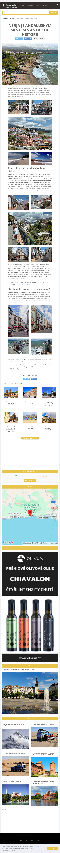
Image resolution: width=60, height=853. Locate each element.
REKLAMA (37, 836)
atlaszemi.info (38, 840)
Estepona (22, 369)
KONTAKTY (29, 836)
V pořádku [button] (52, 848)
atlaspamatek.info (29, 840)
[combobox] (26, 12)
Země (22, 5)
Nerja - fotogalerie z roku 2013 (23, 284)
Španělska (38, 92)
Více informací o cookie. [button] (9, 850)
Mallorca (29, 266)
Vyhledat (53, 12)
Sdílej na (26, 378)
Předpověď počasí (30, 480)
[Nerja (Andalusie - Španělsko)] (18, 107)
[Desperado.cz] (10, 5)
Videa (37, 5)
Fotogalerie (30, 5)
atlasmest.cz (20, 840)
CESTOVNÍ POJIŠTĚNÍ (20, 836)
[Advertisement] (30, 456)
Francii (9, 302)
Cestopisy (44, 5)
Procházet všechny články (29, 438)
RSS (43, 836)
